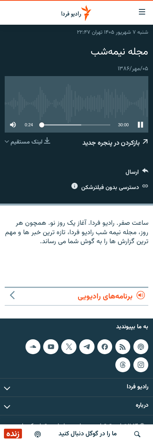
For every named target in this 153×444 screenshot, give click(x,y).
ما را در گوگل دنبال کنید (87, 434)
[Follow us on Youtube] (50, 346)
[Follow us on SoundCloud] (33, 346)
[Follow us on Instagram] (140, 364)
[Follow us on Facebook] (104, 346)
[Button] (137, 174)
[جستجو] (137, 434)
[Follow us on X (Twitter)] (68, 346)
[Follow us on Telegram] (86, 346)
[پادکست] (37, 434)
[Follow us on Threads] (122, 364)
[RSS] (122, 346)
